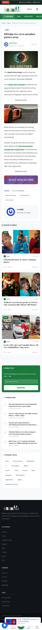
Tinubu (16, 471)
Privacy (4, 620)
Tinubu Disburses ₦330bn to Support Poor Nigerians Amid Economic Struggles (22, 433)
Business (4, 532)
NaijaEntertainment (11, 484)
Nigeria (20, 480)
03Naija (26, 466)
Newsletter (5, 585)
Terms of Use (6, 602)
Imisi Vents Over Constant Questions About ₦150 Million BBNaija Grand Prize (23, 442)
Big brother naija (11, 195)
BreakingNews (20, 475)
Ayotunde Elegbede (18, 191)
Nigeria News (9, 480)
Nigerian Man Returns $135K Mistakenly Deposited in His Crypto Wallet (23, 405)
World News (28, 16)
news (6, 88)
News (19, 16)
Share (35, 44)
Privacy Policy (6, 598)
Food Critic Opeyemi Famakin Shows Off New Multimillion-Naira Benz (21, 346)
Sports (7, 471)
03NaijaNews (31, 461)
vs (6, 466)
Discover (9, 16)
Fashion (4, 544)
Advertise (4, 581)
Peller (33, 471)
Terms (10, 620)
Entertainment (25, 195)
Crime (4, 536)
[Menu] (37, 9)
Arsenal (25, 471)
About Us (5, 573)
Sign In (29, 9)
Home (3, 23)
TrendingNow (15, 466)
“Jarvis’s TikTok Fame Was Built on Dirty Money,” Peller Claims (23, 414)
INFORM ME (21, 387)
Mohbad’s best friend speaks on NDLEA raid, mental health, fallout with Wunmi (20, 303)
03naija (14, 43)
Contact (4, 577)
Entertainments (6, 540)
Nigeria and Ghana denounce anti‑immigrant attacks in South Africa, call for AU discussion (23, 424)
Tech (3, 560)
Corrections (5, 606)
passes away (9, 200)
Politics (4, 552)
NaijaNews (8, 475)
